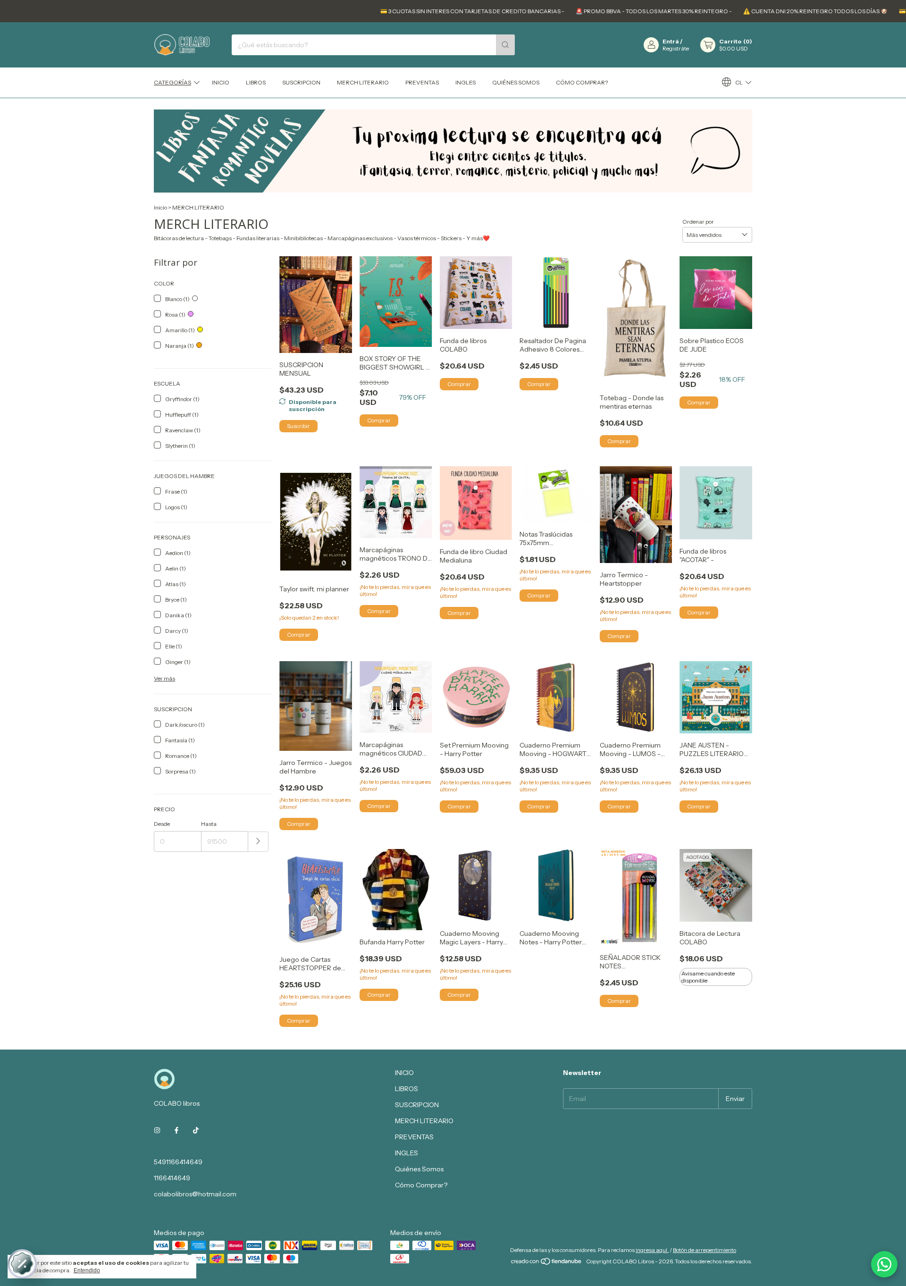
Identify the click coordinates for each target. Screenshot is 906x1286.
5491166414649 (178, 1162)
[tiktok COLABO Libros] (196, 1130)
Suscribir (298, 425)
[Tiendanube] (546, 1263)
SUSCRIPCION (301, 82)
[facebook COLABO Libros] (176, 1130)
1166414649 (172, 1178)
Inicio (160, 207)
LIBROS (256, 82)
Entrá (671, 41)
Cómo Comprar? (582, 82)
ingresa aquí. (652, 1249)
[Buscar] (505, 44)
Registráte (676, 48)
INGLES (465, 82)
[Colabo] (884, 1264)
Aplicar (258, 842)
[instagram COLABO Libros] (157, 1130)
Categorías (172, 82)
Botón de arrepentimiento (704, 1249)
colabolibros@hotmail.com (195, 1194)
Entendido (87, 1270)
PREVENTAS (422, 82)
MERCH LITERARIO (363, 82)
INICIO (220, 82)
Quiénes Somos (515, 82)
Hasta (209, 823)
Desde (162, 823)
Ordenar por (698, 221)
